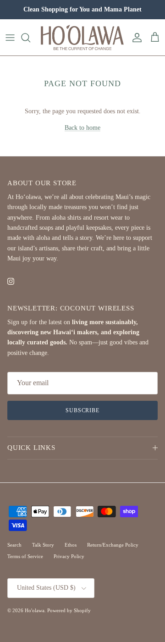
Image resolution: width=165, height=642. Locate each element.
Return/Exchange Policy (112, 545)
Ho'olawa (34, 610)
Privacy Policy (69, 556)
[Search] (30, 38)
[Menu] (10, 38)
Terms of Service (25, 556)
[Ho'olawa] (82, 37)
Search (14, 545)
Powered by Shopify (69, 610)
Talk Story (43, 545)
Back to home (82, 127)
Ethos (71, 545)
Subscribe (83, 410)
